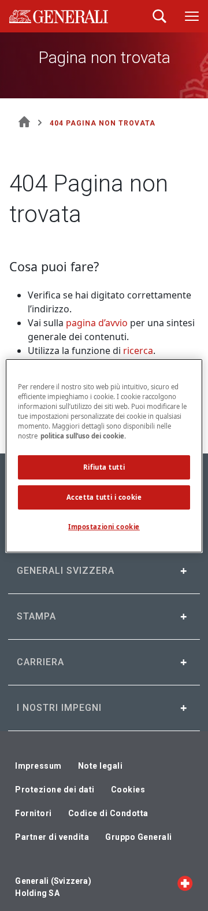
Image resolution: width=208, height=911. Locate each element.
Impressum (38, 765)
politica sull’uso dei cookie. (83, 435)
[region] (104, 455)
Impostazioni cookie (104, 526)
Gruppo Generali (138, 837)
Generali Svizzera (65, 570)
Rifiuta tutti (104, 467)
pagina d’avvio (97, 322)
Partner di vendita (52, 837)
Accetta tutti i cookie (104, 497)
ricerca (138, 350)
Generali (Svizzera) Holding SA (53, 887)
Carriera (40, 661)
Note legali (100, 765)
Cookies (128, 789)
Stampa (36, 616)
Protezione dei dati (55, 789)
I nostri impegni (59, 707)
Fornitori (33, 813)
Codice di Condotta (108, 813)
